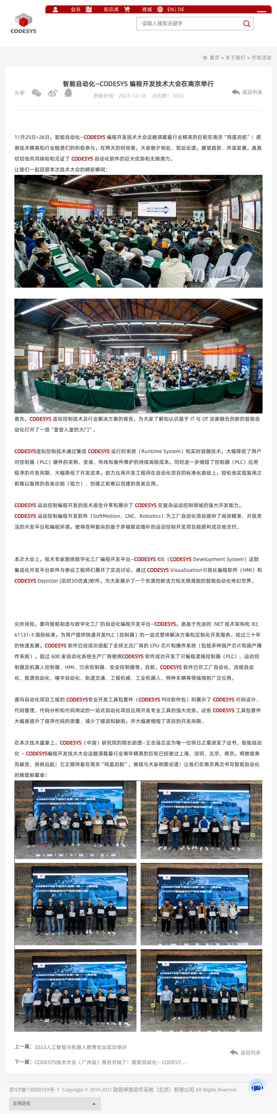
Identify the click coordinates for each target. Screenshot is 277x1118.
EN (170, 9)
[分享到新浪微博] (52, 93)
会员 (76, 9)
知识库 (111, 9)
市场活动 (261, 57)
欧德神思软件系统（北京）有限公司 (153, 1089)
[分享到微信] (36, 93)
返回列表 (252, 92)
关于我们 (235, 57)
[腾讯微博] (68, 93)
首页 (215, 57)
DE (181, 9)
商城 (147, 9)
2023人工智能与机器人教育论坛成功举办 (81, 1047)
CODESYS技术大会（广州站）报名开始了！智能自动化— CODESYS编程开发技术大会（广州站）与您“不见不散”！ (111, 1062)
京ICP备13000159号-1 (34, 1089)
